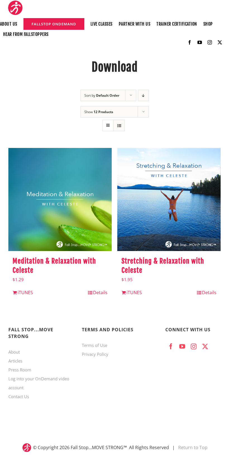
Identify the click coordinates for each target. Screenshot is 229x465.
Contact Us (18, 396)
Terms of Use (94, 345)
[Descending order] (143, 95)
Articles (15, 361)
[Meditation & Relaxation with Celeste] (60, 199)
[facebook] (189, 42)
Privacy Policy (95, 354)
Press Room (19, 370)
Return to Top (192, 447)
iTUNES (25, 292)
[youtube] (199, 42)
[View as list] (119, 125)
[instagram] (209, 42)
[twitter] (220, 42)
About (14, 352)
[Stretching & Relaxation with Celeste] (169, 199)
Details (100, 292)
